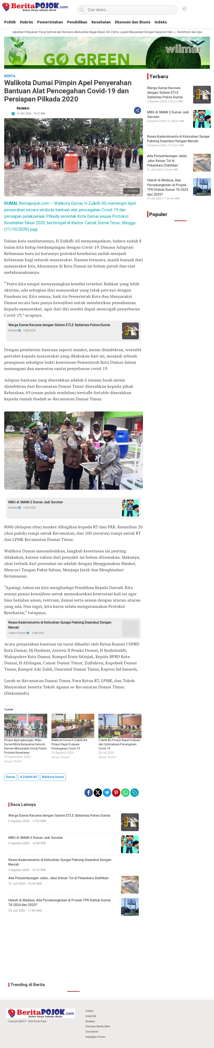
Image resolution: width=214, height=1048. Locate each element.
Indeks (161, 22)
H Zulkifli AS (28, 777)
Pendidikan (77, 22)
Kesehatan (101, 22)
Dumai (10, 777)
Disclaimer (92, 1032)
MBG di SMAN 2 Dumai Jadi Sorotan (35, 502)
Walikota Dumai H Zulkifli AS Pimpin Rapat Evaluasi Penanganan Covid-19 (69, 744)
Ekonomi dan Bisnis (132, 22)
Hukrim (26, 22)
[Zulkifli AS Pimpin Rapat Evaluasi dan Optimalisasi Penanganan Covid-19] (119, 726)
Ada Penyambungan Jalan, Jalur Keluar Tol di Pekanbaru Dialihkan (167, 161)
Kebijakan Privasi (95, 1037)
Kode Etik (91, 1016)
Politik (10, 22)
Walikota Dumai (53, 777)
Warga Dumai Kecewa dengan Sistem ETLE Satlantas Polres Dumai (59, 325)
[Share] (137, 110)
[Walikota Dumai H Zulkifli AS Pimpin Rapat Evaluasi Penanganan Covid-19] (72, 726)
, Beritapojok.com (26, 203)
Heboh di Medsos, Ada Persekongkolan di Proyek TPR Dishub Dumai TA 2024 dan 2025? (167, 187)
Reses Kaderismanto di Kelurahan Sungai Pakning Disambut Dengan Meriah (59, 625)
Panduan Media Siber (98, 1026)
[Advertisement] (73, 949)
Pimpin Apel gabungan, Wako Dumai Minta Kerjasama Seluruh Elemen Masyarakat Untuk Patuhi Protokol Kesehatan (25, 746)
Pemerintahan (50, 22)
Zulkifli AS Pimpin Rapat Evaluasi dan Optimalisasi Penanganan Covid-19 (119, 744)
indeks (89, 1011)
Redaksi (23, 108)
